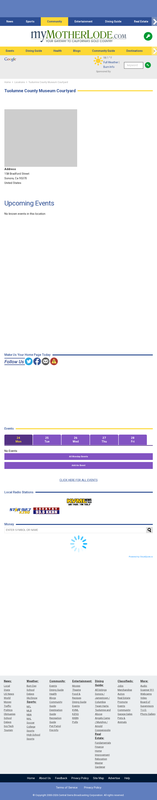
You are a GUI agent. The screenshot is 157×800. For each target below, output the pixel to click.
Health (57, 50)
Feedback (61, 778)
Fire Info (53, 730)
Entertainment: (82, 681)
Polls (75, 722)
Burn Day (31, 685)
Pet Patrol (55, 726)
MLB (29, 710)
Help (127, 778)
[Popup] (148, 36)
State (7, 689)
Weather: (33, 681)
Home (31, 778)
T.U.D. (143, 710)
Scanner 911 (147, 689)
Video (143, 697)
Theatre (76, 689)
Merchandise (125, 689)
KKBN (75, 718)
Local (7, 685)
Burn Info (108, 66)
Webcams (146, 693)
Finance (99, 746)
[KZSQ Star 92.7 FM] (18, 509)
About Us (45, 778)
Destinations (134, 50)
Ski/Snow (32, 697)
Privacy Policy (80, 778)
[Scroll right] (154, 21)
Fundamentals (103, 742)
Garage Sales (125, 714)
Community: (57, 681)
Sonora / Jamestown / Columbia (102, 697)
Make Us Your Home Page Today (27, 355)
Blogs (77, 50)
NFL (29, 706)
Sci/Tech (9, 726)
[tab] (18, 440)
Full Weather (110, 62)
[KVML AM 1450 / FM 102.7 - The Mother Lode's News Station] (79, 501)
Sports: (31, 702)
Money (7, 702)
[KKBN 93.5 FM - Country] (46, 509)
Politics (8, 710)
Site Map (98, 778)
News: (8, 681)
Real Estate (141, 21)
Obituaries (9, 714)
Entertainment (83, 21)
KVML (75, 710)
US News (9, 693)
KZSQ (75, 714)
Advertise (114, 778)
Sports (30, 21)
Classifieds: (125, 681)
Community (54, 21)
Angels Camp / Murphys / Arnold (102, 722)
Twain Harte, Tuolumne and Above (103, 710)
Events (10, 50)
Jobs (120, 685)
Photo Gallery (147, 714)
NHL (29, 718)
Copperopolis (102, 730)
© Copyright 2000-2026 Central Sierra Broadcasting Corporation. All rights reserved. (78, 795)
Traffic (7, 706)
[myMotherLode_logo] (78, 36)
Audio (143, 685)
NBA (29, 714)
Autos (121, 693)
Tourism (8, 730)
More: (144, 681)
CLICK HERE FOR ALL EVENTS (79, 480)
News (9, 21)
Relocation (101, 758)
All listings (101, 689)
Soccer (30, 722)
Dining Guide (113, 21)
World (7, 697)
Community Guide (103, 50)
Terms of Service (67, 787)
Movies (76, 685)
